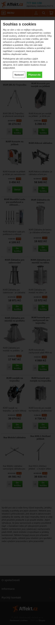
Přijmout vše (34, 75)
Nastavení (19, 75)
